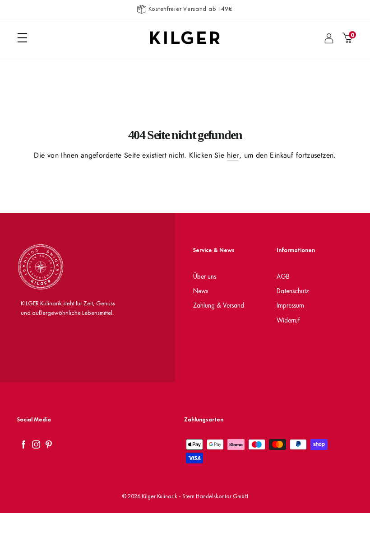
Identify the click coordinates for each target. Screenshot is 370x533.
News (200, 290)
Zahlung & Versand (218, 305)
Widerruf (288, 320)
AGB (283, 276)
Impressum (290, 305)
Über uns (204, 276)
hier (233, 155)
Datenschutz (293, 290)
